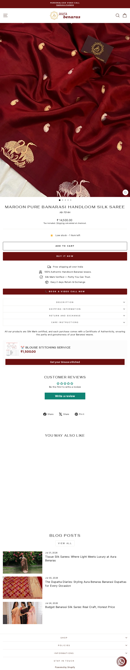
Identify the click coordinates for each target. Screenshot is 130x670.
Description (65, 302)
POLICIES (64, 645)
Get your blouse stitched (65, 361)
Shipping (60, 223)
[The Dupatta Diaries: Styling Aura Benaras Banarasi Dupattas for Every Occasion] (22, 588)
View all (65, 543)
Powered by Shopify (65, 667)
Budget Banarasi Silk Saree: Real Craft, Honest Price (80, 607)
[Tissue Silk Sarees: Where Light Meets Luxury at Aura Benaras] (22, 562)
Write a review (65, 396)
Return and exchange (65, 316)
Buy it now (65, 256)
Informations (64, 653)
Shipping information (65, 309)
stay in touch (64, 661)
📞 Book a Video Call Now (65, 291)
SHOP (64, 638)
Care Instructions (65, 322)
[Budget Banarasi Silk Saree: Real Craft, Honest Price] (22, 613)
